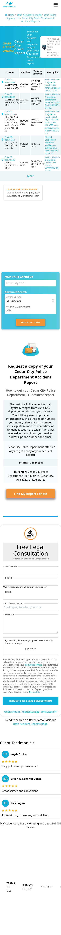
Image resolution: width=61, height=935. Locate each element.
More (30, 176)
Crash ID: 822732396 (10, 81)
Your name (11, 567)
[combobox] (30, 607)
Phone (8, 578)
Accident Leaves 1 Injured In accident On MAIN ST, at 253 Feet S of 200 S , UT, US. (52, 101)
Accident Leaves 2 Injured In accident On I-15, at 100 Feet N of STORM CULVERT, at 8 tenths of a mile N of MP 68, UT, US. (52, 122)
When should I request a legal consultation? (30, 711)
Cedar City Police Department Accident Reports (37, 20)
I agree (32, 648)
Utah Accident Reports (29, 14)
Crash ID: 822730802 (10, 95)
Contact (47, 887)
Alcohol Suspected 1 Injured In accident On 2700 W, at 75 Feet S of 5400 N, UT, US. (51, 145)
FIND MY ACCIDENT (30, 322)
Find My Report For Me (30, 494)
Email (8, 592)
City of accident (14, 603)
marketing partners (33, 664)
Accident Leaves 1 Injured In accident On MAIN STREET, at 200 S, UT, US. (52, 85)
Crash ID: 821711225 (10, 113)
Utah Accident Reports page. (30, 724)
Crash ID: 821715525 (10, 158)
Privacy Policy (28, 887)
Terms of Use (35, 692)
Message (9, 615)
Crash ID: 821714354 (10, 138)
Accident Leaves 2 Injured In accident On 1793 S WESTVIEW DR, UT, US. (52, 164)
